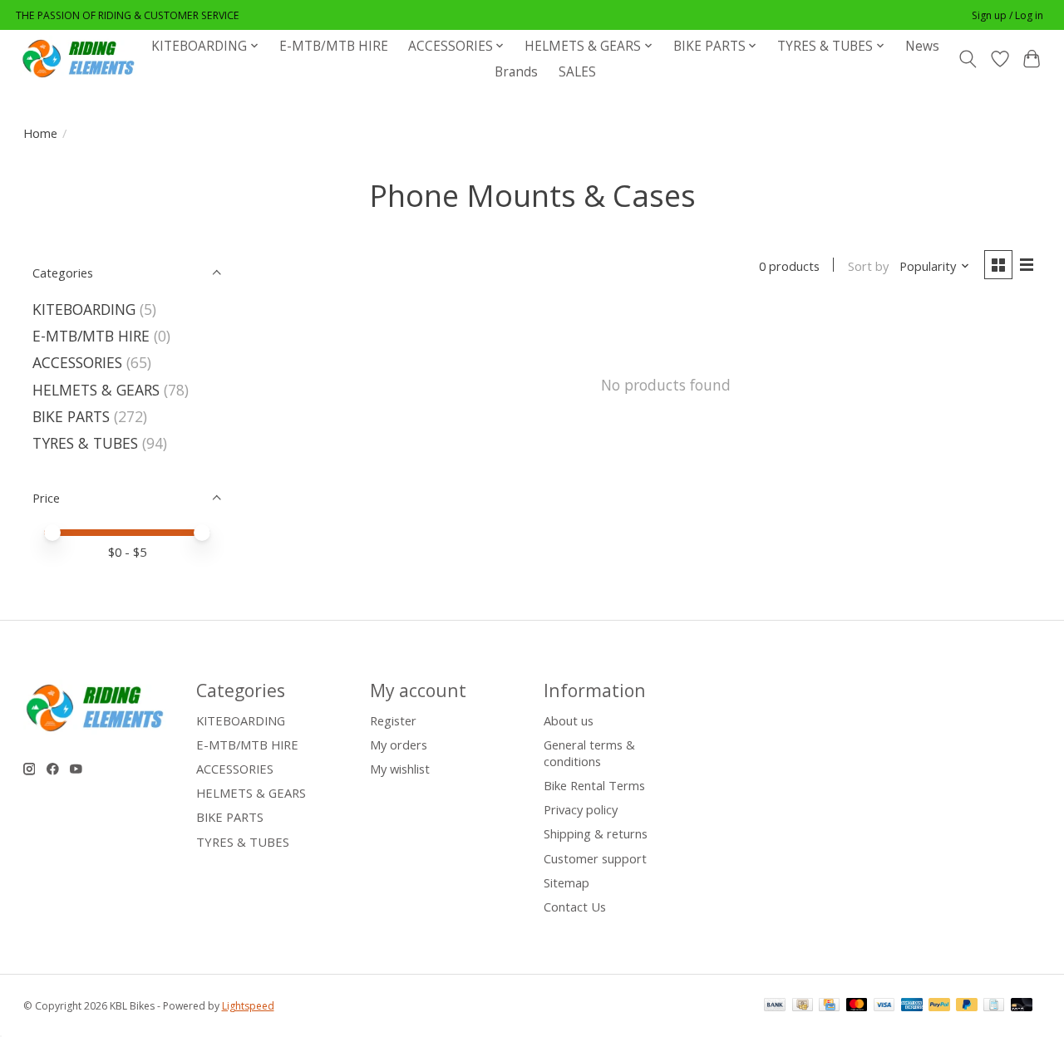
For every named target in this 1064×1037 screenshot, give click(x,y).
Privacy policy (581, 809)
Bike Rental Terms (594, 785)
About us (569, 720)
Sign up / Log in (1007, 15)
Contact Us (575, 906)
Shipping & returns (596, 833)
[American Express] (912, 1006)
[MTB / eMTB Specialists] (81, 58)
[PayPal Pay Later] (967, 1006)
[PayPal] (939, 1006)
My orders (398, 744)
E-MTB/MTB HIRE (333, 46)
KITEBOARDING (83, 309)
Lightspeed (248, 1006)
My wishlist (400, 768)
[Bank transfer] (775, 1006)
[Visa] (884, 1006)
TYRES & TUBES (85, 443)
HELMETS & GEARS (96, 390)
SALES (577, 72)
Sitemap (566, 882)
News (922, 46)
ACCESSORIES (77, 362)
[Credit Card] (829, 1006)
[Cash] (802, 1006)
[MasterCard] (857, 1006)
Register (393, 720)
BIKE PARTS (71, 416)
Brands (516, 72)
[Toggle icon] (967, 59)
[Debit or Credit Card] (1021, 1006)
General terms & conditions (589, 752)
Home (40, 133)
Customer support (595, 858)
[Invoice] (993, 1006)
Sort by (868, 266)
